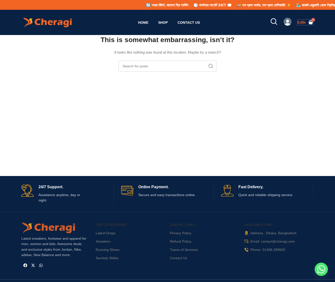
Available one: (258, 225)
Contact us (189, 22)
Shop (163, 22)
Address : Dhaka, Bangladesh (273, 233)
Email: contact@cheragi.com (272, 241)
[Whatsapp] (41, 265)
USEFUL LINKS (182, 225)
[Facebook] (25, 265)
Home (143, 22)
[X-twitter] (33, 265)
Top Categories (111, 225)
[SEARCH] (211, 66)
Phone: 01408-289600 (267, 250)
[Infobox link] (67, 194)
